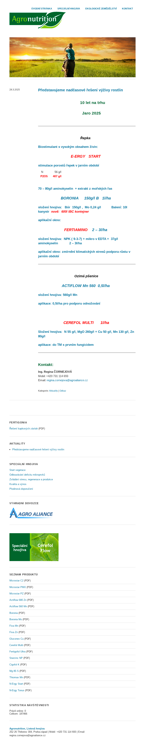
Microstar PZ (16, 593)
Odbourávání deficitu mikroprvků (27, 474)
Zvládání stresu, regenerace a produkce (31, 479)
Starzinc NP (16, 658)
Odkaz (62, 390)
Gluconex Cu (16, 638)
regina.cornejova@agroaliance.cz (67, 380)
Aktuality (53, 390)
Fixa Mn (13, 625)
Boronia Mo (15, 619)
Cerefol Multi (16, 645)
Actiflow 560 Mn (18, 606)
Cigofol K (14, 664)
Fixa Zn (13, 632)
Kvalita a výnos (17, 484)
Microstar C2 (16, 580)
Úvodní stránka (41, 8)
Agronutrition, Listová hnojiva (27, 728)
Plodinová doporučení (21, 488)
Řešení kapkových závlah (23, 428)
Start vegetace (17, 470)
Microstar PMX (17, 587)
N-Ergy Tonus (16, 690)
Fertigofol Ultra (17, 651)
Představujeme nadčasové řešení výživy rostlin (80, 90)
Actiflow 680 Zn (17, 600)
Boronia (13, 613)
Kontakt (127, 8)
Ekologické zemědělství (101, 8)
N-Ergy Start (16, 683)
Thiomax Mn (16, 677)
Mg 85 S (14, 671)
